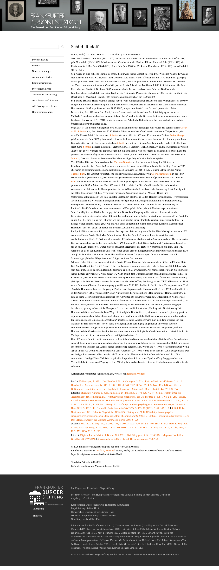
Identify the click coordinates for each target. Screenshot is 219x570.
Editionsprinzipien (42, 82)
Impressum (38, 508)
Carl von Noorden (123, 162)
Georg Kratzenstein (161, 173)
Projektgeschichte (41, 88)
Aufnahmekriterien (42, 77)
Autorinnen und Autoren (45, 100)
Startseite (37, 515)
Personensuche (40, 59)
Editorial (36, 65)
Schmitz (114, 135)
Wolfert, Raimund (105, 450)
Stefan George (177, 135)
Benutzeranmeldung (43, 111)
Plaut (73, 181)
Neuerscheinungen (42, 71)
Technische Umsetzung (44, 94)
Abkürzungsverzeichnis (44, 106)
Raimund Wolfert (136, 373)
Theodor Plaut (78, 173)
